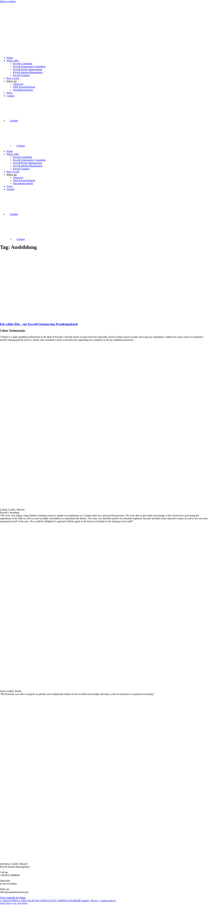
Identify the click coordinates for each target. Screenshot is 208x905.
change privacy (108, 900)
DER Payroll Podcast (24, 87)
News (9, 92)
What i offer (12, 60)
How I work (12, 78)
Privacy (95, 900)
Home (9, 57)
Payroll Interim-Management (27, 72)
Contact (10, 95)
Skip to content (7, 1)
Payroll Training (21, 75)
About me (18, 84)
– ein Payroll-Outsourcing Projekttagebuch (39, 324)
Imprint (85, 900)
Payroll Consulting (22, 63)
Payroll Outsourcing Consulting (29, 66)
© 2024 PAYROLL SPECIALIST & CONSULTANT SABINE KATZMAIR (40, 900)
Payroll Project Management (27, 69)
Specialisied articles (23, 89)
